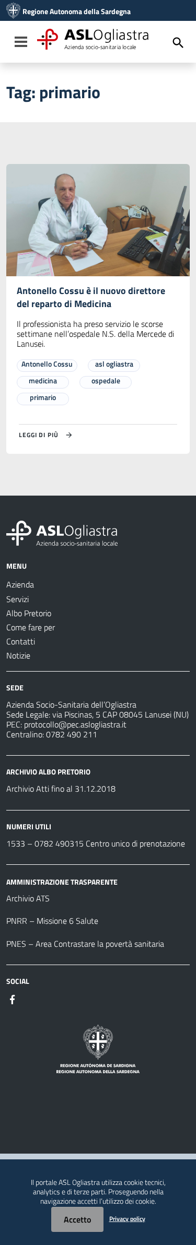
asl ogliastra (114, 363)
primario (43, 397)
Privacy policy (127, 1219)
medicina (43, 380)
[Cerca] (178, 42)
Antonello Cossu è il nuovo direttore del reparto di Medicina (91, 297)
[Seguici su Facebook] (12, 998)
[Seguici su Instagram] (31, 998)
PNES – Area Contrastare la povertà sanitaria (85, 943)
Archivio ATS (28, 898)
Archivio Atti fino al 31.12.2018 (61, 788)
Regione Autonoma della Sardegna (76, 11)
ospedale (105, 380)
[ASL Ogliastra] (13, 11)
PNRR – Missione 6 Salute (52, 920)
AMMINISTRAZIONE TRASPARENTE (62, 881)
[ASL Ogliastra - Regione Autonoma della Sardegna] (62, 532)
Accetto (77, 1219)
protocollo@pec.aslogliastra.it (75, 724)
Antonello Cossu (47, 363)
